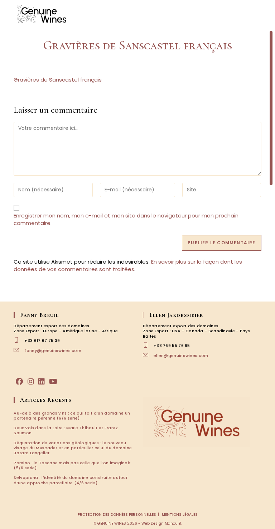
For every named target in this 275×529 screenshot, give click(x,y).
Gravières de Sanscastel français (58, 79)
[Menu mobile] (260, 14)
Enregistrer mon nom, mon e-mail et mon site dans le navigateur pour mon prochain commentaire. (126, 219)
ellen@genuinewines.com (181, 355)
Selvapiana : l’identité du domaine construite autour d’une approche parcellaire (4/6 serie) (70, 480)
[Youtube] (53, 381)
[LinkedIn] (41, 381)
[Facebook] (19, 381)
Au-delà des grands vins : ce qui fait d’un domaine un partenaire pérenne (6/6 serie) (72, 415)
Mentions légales (180, 514)
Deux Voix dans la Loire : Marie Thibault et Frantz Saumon (66, 430)
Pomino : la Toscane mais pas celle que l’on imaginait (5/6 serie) (72, 465)
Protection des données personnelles (117, 514)
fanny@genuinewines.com (52, 350)
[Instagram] (31, 381)
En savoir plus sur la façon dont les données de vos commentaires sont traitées (128, 265)
